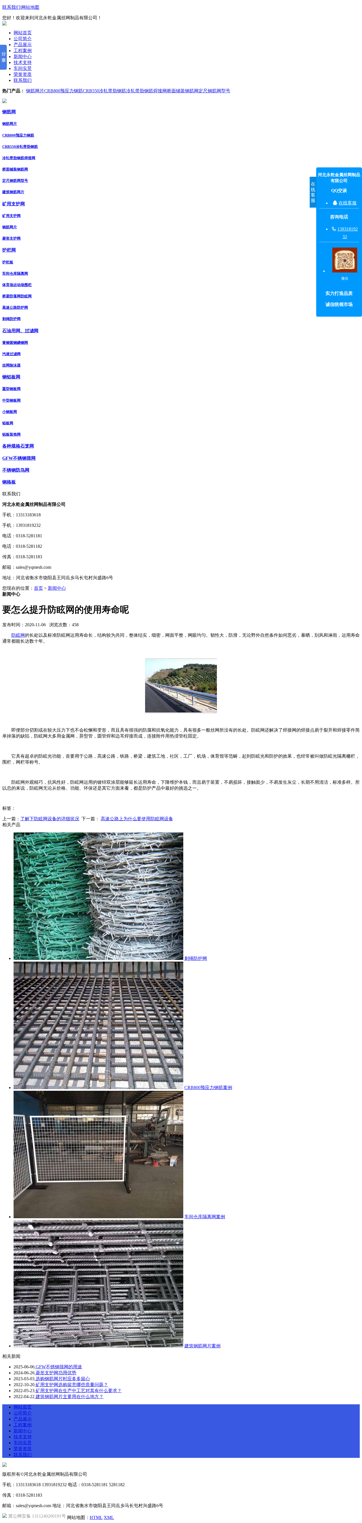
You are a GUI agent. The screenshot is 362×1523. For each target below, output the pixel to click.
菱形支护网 (11, 238)
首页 (38, 588)
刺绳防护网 (11, 319)
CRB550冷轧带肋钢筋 (104, 90)
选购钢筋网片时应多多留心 (62, 1378)
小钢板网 (9, 412)
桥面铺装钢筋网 (183, 90)
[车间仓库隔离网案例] (98, 1216)
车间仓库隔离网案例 (204, 1216)
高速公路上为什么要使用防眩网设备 (137, 818)
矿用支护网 (13, 203)
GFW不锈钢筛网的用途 (58, 1366)
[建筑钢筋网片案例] (98, 1345)
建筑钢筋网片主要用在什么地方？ (69, 1396)
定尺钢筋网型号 (214, 90)
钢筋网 (9, 111)
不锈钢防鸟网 (15, 470)
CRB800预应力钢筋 (63, 90)
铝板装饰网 (11, 434)
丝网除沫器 (11, 365)
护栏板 (7, 262)
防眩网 (18, 635)
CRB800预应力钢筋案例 (208, 1087)
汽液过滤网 (11, 354)
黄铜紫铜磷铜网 (15, 342)
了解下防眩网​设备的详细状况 (49, 818)
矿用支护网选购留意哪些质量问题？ (71, 1384)
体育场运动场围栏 (17, 285)
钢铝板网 (11, 376)
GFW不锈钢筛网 (19, 458)
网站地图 (30, 7)
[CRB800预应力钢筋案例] (98, 1087)
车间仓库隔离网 (15, 273)
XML (109, 1517)
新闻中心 (57, 588)
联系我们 (11, 7)
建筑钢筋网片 (13, 192)
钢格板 (9, 482)
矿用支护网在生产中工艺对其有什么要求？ (78, 1390)
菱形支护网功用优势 (55, 1372)
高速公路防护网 (15, 307)
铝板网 (7, 423)
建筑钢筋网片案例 (202, 1345)
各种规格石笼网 (18, 446)
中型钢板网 (11, 400)
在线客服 (348, 203)
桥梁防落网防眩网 (17, 296)
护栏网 (9, 250)
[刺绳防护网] (98, 958)
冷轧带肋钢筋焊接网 (146, 90)
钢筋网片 (35, 90)
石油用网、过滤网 (20, 330)
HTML (96, 1517)
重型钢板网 (11, 389)
